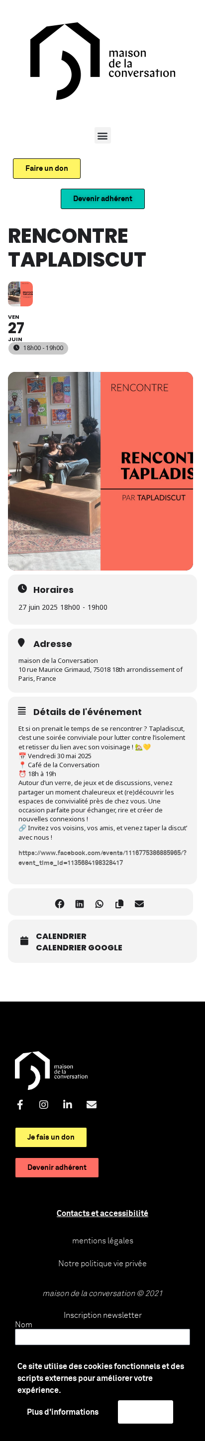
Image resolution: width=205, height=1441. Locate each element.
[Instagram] (44, 1105)
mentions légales (102, 1241)
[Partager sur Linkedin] (79, 902)
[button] (103, 135)
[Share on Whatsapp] (99, 902)
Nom (23, 1325)
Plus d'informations (63, 1412)
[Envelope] (92, 1105)
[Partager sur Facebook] (59, 902)
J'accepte (145, 1412)
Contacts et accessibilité (102, 1214)
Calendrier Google (79, 947)
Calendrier (61, 936)
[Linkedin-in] (68, 1105)
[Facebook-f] (20, 1105)
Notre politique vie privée (102, 1264)
